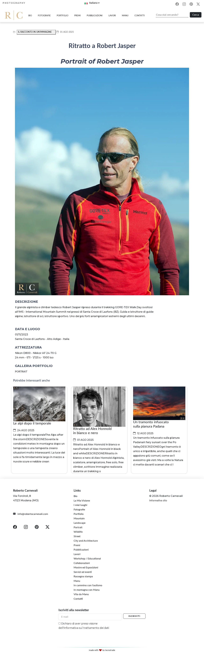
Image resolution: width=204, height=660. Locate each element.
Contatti (140, 16)
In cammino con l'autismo (88, 585)
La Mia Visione (82, 500)
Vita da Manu (81, 594)
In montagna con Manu (87, 589)
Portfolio (62, 16)
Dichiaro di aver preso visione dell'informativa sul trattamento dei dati (83, 625)
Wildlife (78, 531)
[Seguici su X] (198, 5)
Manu (125, 16)
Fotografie (44, 16)
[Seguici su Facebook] (177, 5)
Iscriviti (134, 616)
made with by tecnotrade (102, 650)
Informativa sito (158, 500)
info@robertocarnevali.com (32, 514)
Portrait (78, 527)
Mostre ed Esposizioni (86, 567)
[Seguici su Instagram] (184, 5)
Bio (30, 16)
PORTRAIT (21, 371)
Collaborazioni (82, 563)
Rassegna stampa (83, 576)
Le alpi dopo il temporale (32, 423)
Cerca (195, 15)
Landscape (79, 523)
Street (77, 536)
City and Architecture (86, 540)
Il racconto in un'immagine (35, 32)
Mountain (79, 518)
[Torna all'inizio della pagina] (197, 631)
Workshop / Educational (87, 558)
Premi (77, 16)
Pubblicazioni (94, 16)
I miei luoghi (80, 505)
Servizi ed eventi (83, 572)
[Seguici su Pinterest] (191, 5)
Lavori (112, 16)
